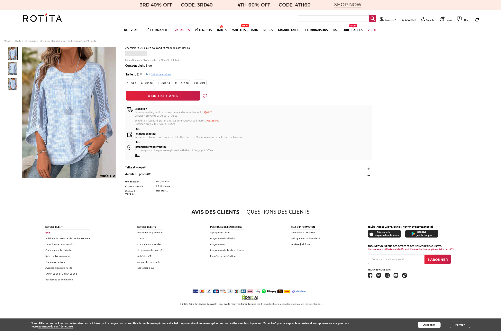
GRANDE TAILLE (289, 30)
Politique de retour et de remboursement (67, 238)
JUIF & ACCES (353, 30)
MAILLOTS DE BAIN (245, 30)
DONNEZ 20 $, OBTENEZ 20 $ (61, 273)
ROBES (268, 30)
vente (372, 30)
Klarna (140, 238)
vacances (182, 30)
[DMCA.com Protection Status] (250, 297)
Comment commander (149, 244)
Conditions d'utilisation (303, 232)
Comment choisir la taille (58, 250)
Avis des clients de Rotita (58, 267)
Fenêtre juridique (300, 244)
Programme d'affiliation (222, 238)
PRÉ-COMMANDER (157, 30)
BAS (335, 30)
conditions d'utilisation (269, 303)
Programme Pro (218, 244)
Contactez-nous (145, 267)
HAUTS (222, 30)
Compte (430, 20)
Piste (449, 20)
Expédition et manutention (59, 244)
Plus (137, 128)
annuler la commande (148, 261)
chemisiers (30, 40)
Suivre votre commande (58, 256)
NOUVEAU (131, 30)
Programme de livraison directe (227, 250)
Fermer (460, 324)
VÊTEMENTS (203, 30)
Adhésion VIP (144, 256)
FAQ (47, 232)
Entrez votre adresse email (388, 259)
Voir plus (129, 193)
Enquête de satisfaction (223, 256)
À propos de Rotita (220, 232)
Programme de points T (149, 250)
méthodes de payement (150, 232)
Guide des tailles (161, 74)
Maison (7, 40)
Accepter (429, 324)
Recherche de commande (59, 279)
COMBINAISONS (316, 30)
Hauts (18, 40)
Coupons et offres (55, 261)
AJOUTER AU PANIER (163, 96)
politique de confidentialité (305, 238)
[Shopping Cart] (477, 20)
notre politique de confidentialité (302, 303)
